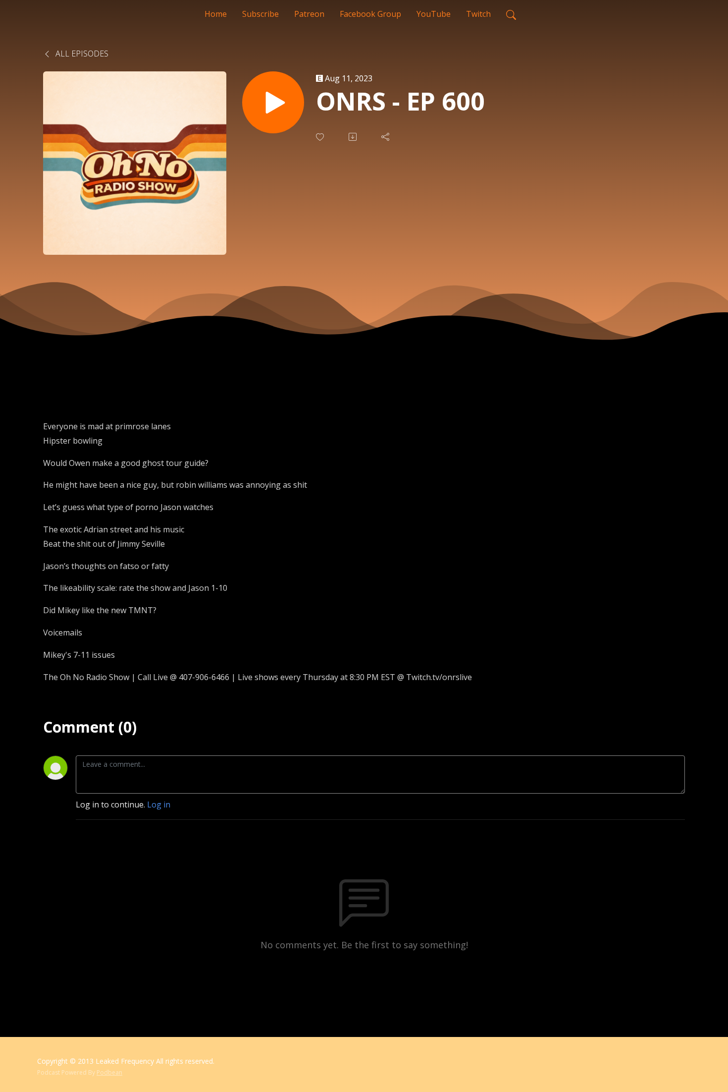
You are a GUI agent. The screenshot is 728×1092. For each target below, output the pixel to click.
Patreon (309, 13)
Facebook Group (370, 13)
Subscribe (260, 13)
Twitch (478, 13)
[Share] (386, 137)
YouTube (433, 13)
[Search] (511, 14)
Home (216, 13)
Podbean (109, 1072)
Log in (158, 804)
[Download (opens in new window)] (354, 137)
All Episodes (80, 53)
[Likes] (321, 137)
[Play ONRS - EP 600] (273, 102)
